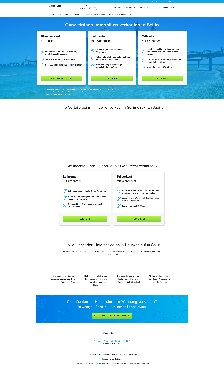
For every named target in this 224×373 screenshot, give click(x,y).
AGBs (124, 354)
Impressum (132, 354)
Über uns (117, 7)
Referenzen (97, 354)
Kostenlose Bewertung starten (112, 316)
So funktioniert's (129, 7)
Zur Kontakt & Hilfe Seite (112, 343)
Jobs (89, 354)
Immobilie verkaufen (61, 79)
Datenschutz (116, 354)
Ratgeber (106, 354)
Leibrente (112, 79)
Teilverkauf (162, 79)
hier (69, 94)
